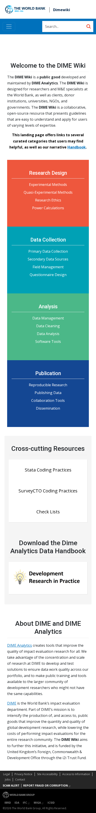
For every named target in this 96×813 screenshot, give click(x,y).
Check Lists (48, 512)
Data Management (48, 318)
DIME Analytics (19, 645)
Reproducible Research (48, 384)
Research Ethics (48, 200)
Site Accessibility (47, 774)
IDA (17, 803)
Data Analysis (48, 333)
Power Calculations (48, 207)
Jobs (7, 779)
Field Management (48, 266)
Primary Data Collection (48, 251)
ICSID (51, 803)
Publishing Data (48, 392)
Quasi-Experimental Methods (48, 192)
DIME (11, 703)
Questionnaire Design (48, 274)
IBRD (7, 803)
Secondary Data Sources (48, 259)
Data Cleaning (48, 325)
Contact (20, 779)
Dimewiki (61, 9)
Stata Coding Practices (48, 470)
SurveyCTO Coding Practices (48, 491)
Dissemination (48, 408)
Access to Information (76, 774)
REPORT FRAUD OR (45, 785)
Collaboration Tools (48, 400)
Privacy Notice (23, 774)
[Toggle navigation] (9, 26)
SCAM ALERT (11, 785)
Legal (6, 774)
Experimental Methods (48, 184)
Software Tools (48, 341)
